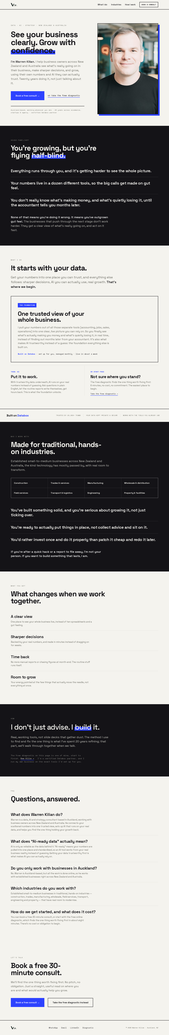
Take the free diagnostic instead (70, 1002)
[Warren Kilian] (14, 4)
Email (64, 1027)
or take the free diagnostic (64, 95)
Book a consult (149, 4)
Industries (116, 4)
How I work (130, 4)
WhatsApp (53, 1027)
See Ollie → (27, 758)
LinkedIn (74, 1027)
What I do (102, 4)
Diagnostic (88, 1027)
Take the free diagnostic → (104, 393)
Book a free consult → (28, 95)
